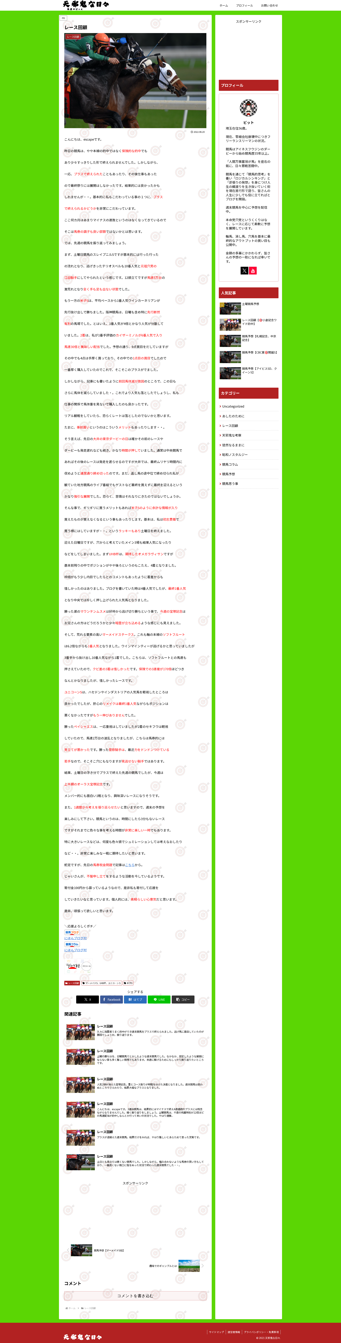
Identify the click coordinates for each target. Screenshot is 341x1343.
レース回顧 (73, 982)
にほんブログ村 (75, 938)
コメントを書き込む (135, 1296)
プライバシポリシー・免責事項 (261, 1332)
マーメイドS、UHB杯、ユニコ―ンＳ (103, 982)
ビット (248, 122)
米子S (129, 982)
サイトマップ (216, 1332)
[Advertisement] (135, 1211)
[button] (183, 1000)
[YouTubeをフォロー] (253, 271)
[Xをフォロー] (244, 271)
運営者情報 (234, 1332)
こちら (130, 864)
